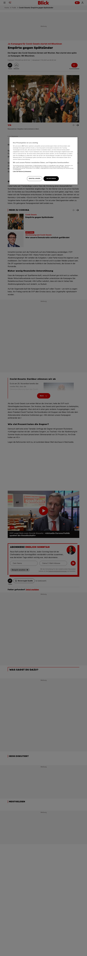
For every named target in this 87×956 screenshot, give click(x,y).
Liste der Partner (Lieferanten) (22, 171)
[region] (43, 161)
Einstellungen (34, 178)
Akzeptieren (51, 178)
